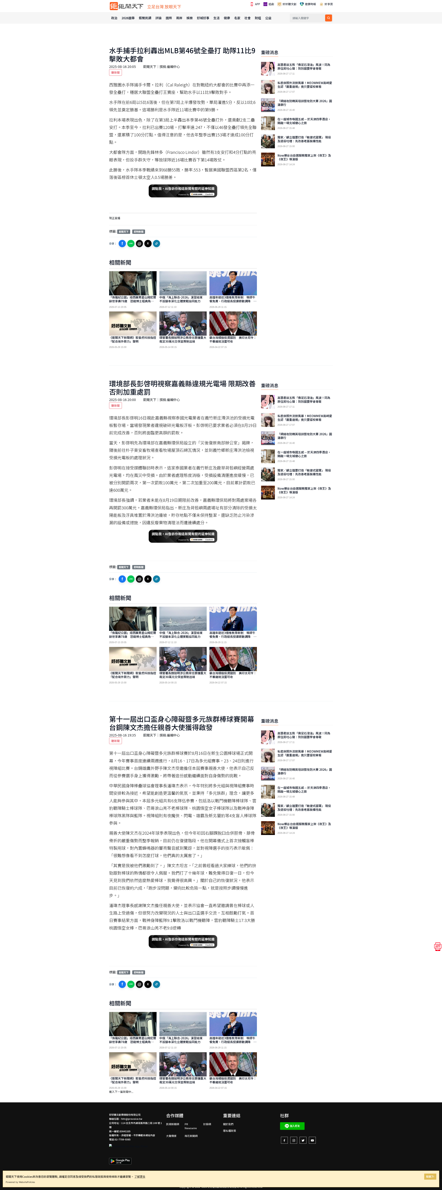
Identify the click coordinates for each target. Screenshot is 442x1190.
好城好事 (203, 18)
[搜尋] (328, 18)
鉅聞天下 (123, 231)
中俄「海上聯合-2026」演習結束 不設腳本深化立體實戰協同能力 (182, 299)
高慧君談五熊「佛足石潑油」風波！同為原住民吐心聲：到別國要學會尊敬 (303, 66)
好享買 (328, 4)
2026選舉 (128, 18)
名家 (237, 18)
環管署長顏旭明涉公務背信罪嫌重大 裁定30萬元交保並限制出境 (184, 339)
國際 (169, 18)
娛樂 (189, 18)
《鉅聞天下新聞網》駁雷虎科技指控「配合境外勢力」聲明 (132, 339)
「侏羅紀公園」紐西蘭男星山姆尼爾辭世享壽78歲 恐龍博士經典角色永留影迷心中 (132, 301)
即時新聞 (138, 231)
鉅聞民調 (145, 18)
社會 (247, 18)
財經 (258, 18)
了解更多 (139, 1176)
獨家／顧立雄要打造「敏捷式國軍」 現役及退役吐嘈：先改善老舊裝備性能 (304, 139)
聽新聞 (115, 72)
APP (257, 4)
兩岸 (179, 18)
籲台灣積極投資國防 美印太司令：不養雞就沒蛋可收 (232, 339)
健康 (227, 18)
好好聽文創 (289, 4)
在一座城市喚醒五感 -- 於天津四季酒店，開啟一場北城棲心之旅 (304, 121)
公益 (268, 18)
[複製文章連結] (156, 243)
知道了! (430, 1176)
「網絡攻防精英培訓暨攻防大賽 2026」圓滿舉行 (304, 103)
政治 (114, 18)
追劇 (271, 4)
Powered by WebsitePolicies (20, 1182)
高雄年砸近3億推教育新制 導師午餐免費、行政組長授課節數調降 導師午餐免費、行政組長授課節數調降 (232, 301)
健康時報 (310, 4)
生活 (216, 18)
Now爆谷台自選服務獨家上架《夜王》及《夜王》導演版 (304, 157)
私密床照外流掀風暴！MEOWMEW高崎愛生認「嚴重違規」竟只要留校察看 (304, 84)
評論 (158, 18)
